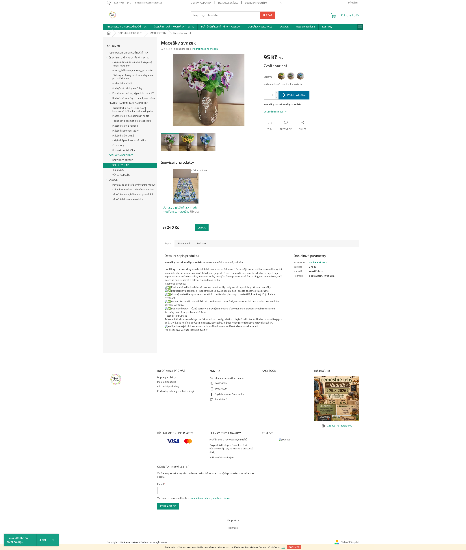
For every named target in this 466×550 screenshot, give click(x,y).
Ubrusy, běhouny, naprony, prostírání (132, 70)
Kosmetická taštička (123, 150)
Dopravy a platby (201, 3)
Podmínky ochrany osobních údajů (175, 391)
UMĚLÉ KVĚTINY (120, 165)
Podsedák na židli (122, 83)
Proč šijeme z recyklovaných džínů (228, 440)
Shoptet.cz (233, 520)
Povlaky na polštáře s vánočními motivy (133, 185)
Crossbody (118, 145)
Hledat (267, 15)
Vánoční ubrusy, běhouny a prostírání (132, 194)
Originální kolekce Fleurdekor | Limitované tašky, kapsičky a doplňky (132, 109)
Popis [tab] (168, 243)
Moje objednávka (228, 3)
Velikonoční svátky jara (221, 457)
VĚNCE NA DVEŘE (121, 175)
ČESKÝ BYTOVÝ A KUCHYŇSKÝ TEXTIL (128, 58)
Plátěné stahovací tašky (125, 131)
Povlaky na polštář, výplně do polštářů (133, 93)
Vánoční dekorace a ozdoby (127, 199)
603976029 (220, 383)
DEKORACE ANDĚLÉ (122, 160)
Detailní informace (273, 112)
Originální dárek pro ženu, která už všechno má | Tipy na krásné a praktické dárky (231, 449)
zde (283, 547)
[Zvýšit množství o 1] (277, 93)
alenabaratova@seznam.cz (230, 378)
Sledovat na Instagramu (339, 426)
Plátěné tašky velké (123, 136)
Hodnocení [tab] (184, 243)
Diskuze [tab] (201, 243)
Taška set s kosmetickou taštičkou (131, 121)
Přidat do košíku (296, 95)
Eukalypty (118, 170)
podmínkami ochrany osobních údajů (210, 498)
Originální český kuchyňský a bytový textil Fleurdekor (132, 64)
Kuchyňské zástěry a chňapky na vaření (133, 98)
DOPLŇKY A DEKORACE (121, 155)
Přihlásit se (168, 506)
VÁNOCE (113, 180)
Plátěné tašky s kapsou (125, 126)
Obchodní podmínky (256, 3)
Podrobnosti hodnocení (205, 49)
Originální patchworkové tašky (129, 140)
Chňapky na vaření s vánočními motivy (133, 189)
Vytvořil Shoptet (350, 542)
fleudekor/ (221, 399)
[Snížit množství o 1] (277, 97)
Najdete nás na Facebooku (229, 394)
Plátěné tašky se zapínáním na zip (130, 116)
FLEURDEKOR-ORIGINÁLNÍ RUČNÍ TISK (128, 53)
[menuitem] (126, 27)
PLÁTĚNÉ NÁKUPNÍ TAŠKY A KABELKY (128, 103)
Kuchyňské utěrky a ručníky (127, 88)
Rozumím (294, 547)
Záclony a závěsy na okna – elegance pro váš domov (132, 77)
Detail (202, 227)
